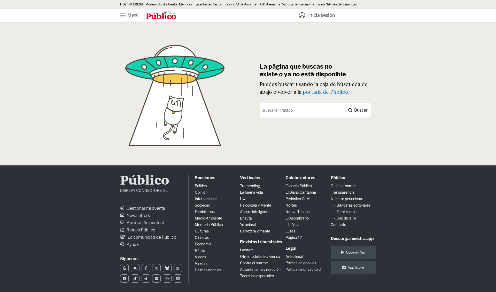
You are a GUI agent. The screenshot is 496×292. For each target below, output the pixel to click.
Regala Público (141, 230)
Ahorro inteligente (254, 211)
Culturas (202, 231)
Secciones (205, 177)
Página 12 (293, 237)
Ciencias (202, 237)
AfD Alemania (269, 4)
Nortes (291, 205)
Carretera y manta (255, 231)
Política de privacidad (303, 269)
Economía (203, 244)
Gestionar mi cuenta (145, 208)
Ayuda (132, 244)
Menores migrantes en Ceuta (200, 4)
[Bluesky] (167, 268)
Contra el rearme (254, 263)
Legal (290, 248)
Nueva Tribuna (297, 211)
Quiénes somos (343, 186)
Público (144, 181)
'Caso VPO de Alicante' (240, 4)
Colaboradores (300, 177)
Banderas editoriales (353, 205)
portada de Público (325, 92)
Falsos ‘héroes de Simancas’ (337, 4)
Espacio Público (298, 186)
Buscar (360, 110)
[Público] (161, 16)
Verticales (250, 177)
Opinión (201, 192)
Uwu (243, 198)
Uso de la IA (346, 218)
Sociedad (202, 205)
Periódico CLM (297, 198)
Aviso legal (294, 256)
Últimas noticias (208, 270)
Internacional (205, 198)
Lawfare (247, 250)
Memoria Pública (209, 224)
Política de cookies (300, 263)
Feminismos (205, 211)
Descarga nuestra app (352, 238)
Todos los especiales (257, 276)
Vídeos (200, 257)
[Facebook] (146, 268)
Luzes (290, 231)
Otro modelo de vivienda (260, 256)
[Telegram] (146, 278)
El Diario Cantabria (300, 192)
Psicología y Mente (255, 205)
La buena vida (251, 192)
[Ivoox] (178, 278)
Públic (200, 250)
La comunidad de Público (151, 237)
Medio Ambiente (208, 218)
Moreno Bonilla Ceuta (161, 4)
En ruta (246, 218)
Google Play (356, 252)
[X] (156, 268)
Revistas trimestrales (261, 241)
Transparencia (342, 192)
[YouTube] (124, 278)
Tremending (250, 186)
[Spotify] (156, 278)
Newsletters (138, 215)
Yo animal (248, 224)
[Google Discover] (135, 268)
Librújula (292, 224)
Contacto (338, 224)
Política (201, 186)
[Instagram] (178, 268)
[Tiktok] (135, 278)
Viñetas (201, 263)
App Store (355, 267)
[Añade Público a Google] (124, 268)
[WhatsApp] (167, 278)
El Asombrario (297, 218)
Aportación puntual (145, 222)
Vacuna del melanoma (298, 4)
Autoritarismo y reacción (260, 269)
